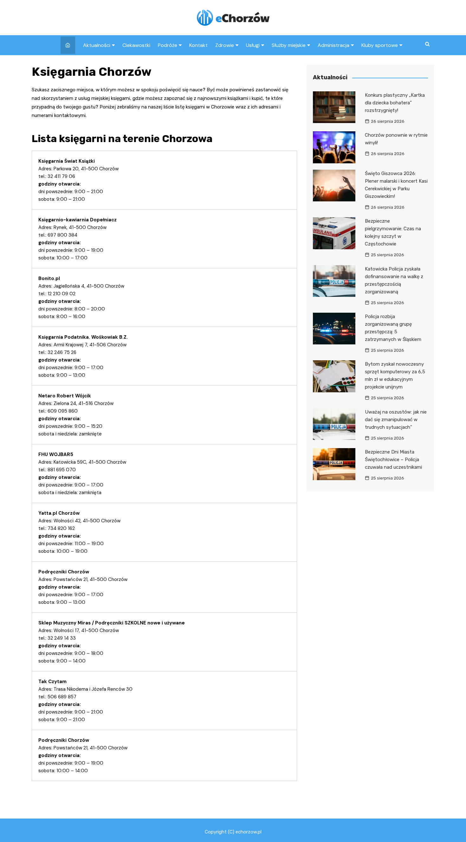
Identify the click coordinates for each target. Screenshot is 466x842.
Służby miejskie (289, 45)
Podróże (167, 45)
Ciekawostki (136, 45)
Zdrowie (224, 45)
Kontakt (198, 45)
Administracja (333, 45)
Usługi (253, 45)
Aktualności (96, 45)
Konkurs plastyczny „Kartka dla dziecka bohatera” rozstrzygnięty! (395, 102)
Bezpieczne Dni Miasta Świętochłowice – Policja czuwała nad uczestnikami (393, 459)
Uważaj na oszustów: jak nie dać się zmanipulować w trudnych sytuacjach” (396, 419)
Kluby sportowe (379, 45)
